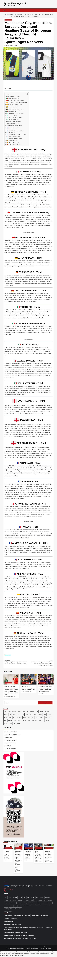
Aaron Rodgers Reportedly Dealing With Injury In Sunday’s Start (28, 688)
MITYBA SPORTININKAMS (11, 734)
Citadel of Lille (37, 492)
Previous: (16, 662)
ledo (45, 714)
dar (24, 711)
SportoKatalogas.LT (14, 3)
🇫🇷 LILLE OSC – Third (12, 129)
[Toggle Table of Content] (25, 94)
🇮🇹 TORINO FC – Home (12, 111)
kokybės (40, 714)
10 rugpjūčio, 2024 (13, 45)
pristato (10, 720)
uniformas (34, 720)
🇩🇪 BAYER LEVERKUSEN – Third (14, 104)
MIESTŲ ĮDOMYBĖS (9, 732)
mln (14, 717)
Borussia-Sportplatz (10, 197)
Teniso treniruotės (34, 953)
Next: (41, 663)
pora (46, 717)
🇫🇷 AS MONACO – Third (13, 127)
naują (24, 717)
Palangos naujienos (19, 955)
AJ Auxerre (30, 521)
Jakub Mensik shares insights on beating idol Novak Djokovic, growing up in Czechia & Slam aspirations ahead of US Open (28, 928)
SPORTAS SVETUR (8, 19)
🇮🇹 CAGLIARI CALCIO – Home (14, 117)
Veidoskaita (26, 953)
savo (15, 720)
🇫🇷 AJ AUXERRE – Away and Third (15, 131)
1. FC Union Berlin (30, 232)
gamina (41, 711)
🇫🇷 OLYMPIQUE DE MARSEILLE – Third (16, 134)
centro (19, 711)
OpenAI (37, 717)
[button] (4, 10)
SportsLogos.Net (26, 720)
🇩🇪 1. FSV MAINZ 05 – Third (13, 106)
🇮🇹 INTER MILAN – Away (12, 98)
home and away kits (43, 405)
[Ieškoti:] (21, 702)
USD (40, 720)
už (43, 720)
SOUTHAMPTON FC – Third (14, 121)
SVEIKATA (7, 745)
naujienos (19, 717)
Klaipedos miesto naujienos (44, 951)
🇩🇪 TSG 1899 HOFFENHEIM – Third (15, 110)
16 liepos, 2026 (45, 693)
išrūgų (27, 714)
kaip (35, 714)
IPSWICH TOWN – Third (13, 123)
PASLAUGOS (8, 737)
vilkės (5, 723)
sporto (19, 720)
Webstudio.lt (7, 885)
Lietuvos (49, 714)
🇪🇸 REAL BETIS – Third (12, 140)
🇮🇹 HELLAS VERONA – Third (14, 119)
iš (23, 714)
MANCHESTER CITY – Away (13, 96)
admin (7, 45)
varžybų (47, 720)
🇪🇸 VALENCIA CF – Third (13, 142)
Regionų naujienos (9, 955)
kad (31, 714)
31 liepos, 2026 (28, 691)
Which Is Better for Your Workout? (12, 924)
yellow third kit (44, 217)
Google (6, 714)
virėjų (10, 723)
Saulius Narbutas (9, 953)
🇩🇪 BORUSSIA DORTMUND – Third (15, 100)
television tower (12, 221)
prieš (5, 720)
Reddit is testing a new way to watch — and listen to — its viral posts (20, 938)
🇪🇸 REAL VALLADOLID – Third (14, 144)
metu (5, 717)
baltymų (14, 711)
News (29, 717)
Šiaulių (18, 723)
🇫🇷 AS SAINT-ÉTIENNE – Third (14, 138)
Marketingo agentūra (10, 951)
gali (37, 711)
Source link (7, 655)
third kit (18, 363)
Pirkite (41, 717)
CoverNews (41, 948)
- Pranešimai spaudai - (44, 953)
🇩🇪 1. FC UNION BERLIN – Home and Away (16, 102)
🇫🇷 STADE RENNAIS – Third (13, 136)
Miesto (10, 717)
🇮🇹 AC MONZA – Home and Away (15, 113)
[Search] (53, 10)
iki (10, 714)
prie (50, 717)
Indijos (14, 714)
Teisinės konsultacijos (21, 951)
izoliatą (19, 714)
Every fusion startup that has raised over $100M (15, 932)
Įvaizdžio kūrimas (18, 953)
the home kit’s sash (19, 514)
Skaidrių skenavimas (32, 951)
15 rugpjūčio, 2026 (12, 696)
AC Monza (30, 339)
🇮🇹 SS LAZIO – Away (12, 115)
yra (14, 723)
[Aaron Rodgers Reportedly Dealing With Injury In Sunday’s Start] (28, 679)
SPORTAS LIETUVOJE (10, 740)
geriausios (47, 711)
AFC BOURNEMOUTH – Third (14, 125)
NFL (33, 717)
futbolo (32, 711)
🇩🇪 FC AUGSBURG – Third (12, 108)
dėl (27, 711)
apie (5, 711)
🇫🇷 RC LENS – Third (11, 132)
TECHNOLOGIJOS (9, 748)
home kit (21, 351)
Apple (9, 711)
